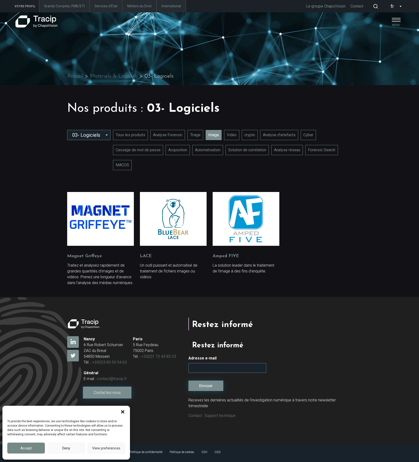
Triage (195, 135)
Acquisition (177, 150)
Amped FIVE (226, 256)
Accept (26, 448)
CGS (217, 452)
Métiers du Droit (139, 6)
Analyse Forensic (167, 135)
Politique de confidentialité (146, 452)
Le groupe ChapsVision (326, 6)
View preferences (106, 448)
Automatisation (207, 150)
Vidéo (232, 135)
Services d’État (106, 6)
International (171, 6)
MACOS (122, 165)
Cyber (308, 135)
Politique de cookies (182, 452)
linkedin (73, 342)
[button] (122, 411)
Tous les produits (130, 135)
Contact (356, 6)
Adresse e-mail (204, 358)
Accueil (75, 76)
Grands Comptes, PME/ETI (64, 6)
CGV (204, 452)
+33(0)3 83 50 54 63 (109, 362)
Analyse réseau (287, 150)
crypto (249, 135)
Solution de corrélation (247, 150)
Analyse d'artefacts (279, 135)
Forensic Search (321, 150)
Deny (66, 448)
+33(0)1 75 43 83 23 (158, 356)
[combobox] (395, 6)
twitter (73, 355)
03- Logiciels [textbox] (86, 135)
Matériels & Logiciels (114, 76)
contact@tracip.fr (112, 378)
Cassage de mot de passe (138, 150)
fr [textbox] (392, 6)
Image (213, 135)
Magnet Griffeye (84, 256)
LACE (146, 256)
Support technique (219, 415)
